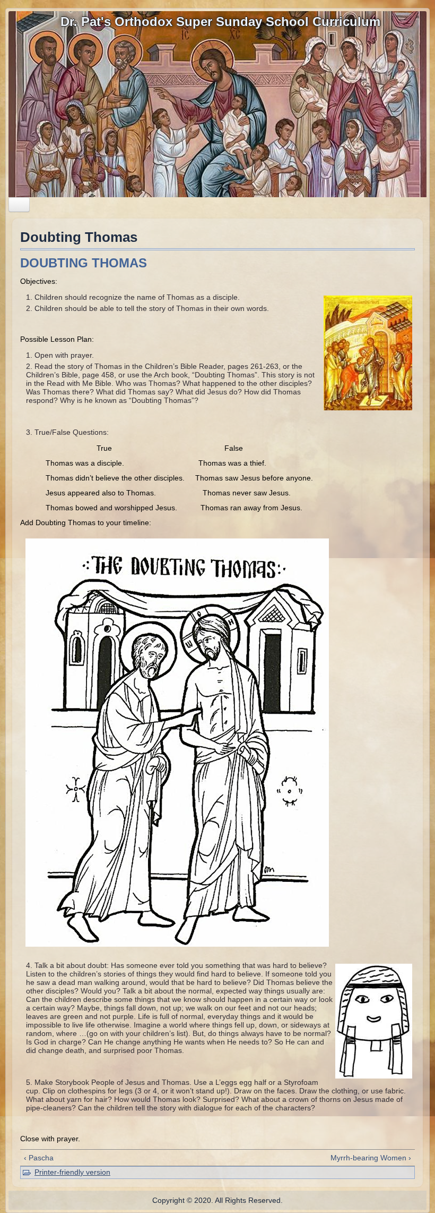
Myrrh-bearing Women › (370, 1157)
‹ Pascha (39, 1157)
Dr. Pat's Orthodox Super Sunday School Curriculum (220, 21)
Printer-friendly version (72, 1172)
